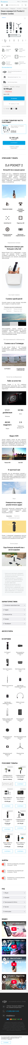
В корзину (14, 98)
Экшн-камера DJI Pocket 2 (7, 820)
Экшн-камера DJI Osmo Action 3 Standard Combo (20, 798)
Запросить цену (7, 784)
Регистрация (24, 1)
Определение (5, 1)
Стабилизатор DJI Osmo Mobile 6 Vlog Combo (7, 776)
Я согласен (6, 1042)
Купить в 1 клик (14, 103)
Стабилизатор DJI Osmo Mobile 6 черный (20, 776)
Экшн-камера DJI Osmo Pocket (20, 843)
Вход (18, 1)
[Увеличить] (14, 29)
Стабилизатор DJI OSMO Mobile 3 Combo (20, 820)
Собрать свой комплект (14, 147)
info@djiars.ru (10, 1015)
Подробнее (9, 1038)
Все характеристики (7, 67)
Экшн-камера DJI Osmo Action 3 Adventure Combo (7, 798)
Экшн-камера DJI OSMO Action (7, 843)
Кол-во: (7, 108)
